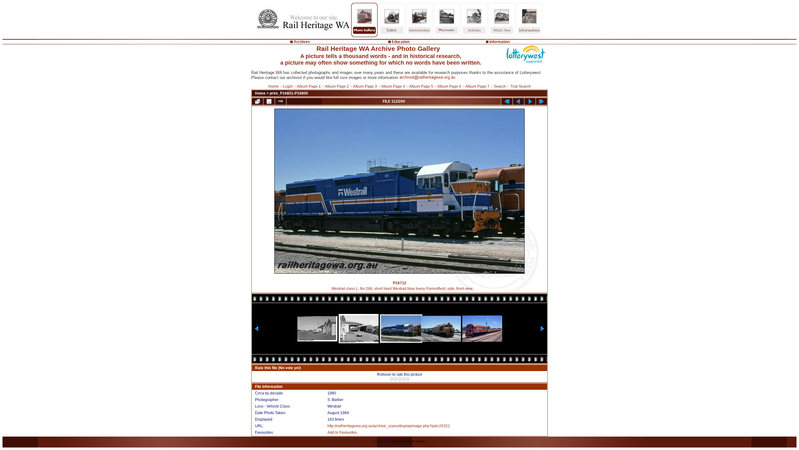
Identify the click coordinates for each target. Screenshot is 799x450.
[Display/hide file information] (269, 101)
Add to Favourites (342, 432)
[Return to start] (506, 101)
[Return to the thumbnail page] (257, 101)
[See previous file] (518, 101)
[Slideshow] (280, 101)
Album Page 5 (421, 86)
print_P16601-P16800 (289, 93)
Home (273, 86)
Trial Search (520, 86)
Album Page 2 (337, 86)
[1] (392, 379)
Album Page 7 (477, 86)
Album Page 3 (365, 86)
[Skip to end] (541, 101)
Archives (302, 42)
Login (288, 86)
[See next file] (530, 101)
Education (400, 42)
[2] (396, 379)
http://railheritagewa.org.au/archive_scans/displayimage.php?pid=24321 (388, 426)
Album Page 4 (393, 86)
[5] (408, 379)
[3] (400, 379)
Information (499, 42)
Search (500, 86)
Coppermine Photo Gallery (408, 441)
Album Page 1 (309, 86)
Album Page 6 (449, 86)
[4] (404, 379)
